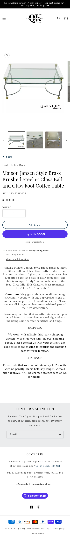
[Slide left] (3, 140)
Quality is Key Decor (22, 528)
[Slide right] (66, 140)
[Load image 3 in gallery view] (53, 140)
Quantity (6, 207)
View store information (17, 259)
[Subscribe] (59, 434)
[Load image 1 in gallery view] (16, 140)
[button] (4, 18)
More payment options (35, 242)
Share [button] (9, 157)
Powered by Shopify (40, 528)
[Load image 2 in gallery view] (35, 140)
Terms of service (36, 533)
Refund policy (58, 528)
